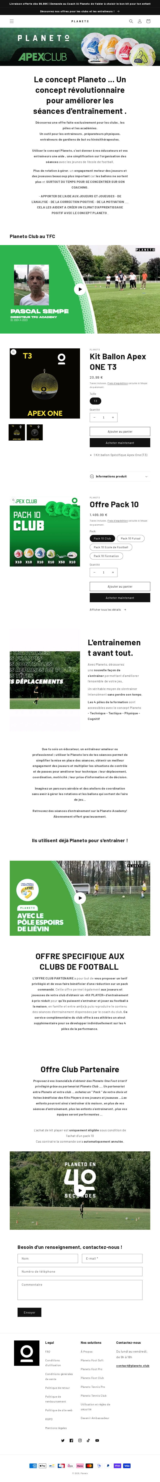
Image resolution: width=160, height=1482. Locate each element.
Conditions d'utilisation (53, 1363)
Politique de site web (59, 1410)
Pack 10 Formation (106, 556)
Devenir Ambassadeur (95, 1418)
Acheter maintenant (120, 442)
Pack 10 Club (102, 538)
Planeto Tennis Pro (93, 1386)
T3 (95, 401)
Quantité (95, 409)
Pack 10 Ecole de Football (111, 547)
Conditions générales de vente (59, 1376)
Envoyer (29, 1312)
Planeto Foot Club (92, 1377)
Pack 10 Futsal (130, 538)
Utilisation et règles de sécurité (95, 1407)
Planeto (84, 1473)
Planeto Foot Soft (92, 1360)
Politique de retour (57, 1387)
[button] (11, 21)
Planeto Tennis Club (94, 1395)
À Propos (87, 1351)
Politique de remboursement (55, 1399)
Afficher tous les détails (106, 609)
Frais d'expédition (118, 383)
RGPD (48, 1419)
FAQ (47, 1351)
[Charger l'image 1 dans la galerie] (17, 432)
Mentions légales (56, 1428)
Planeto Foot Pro (91, 1369)
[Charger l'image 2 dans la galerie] (35, 432)
